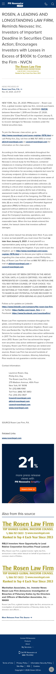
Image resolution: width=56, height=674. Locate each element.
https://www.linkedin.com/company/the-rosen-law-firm (27, 306)
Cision (32, 670)
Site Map (20, 666)
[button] (28, 70)
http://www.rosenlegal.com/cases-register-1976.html (26, 135)
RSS (28, 666)
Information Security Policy (41, 663)
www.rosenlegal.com (18, 407)
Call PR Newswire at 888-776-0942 (28, 653)
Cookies (36, 666)
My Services (27, 647)
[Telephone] (46, 4)
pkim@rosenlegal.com (12, 141)
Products (28, 641)
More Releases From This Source (16, 617)
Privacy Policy (22, 663)
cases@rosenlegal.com (36, 141)
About (28, 644)
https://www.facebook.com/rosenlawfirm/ (31, 313)
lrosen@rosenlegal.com (20, 397)
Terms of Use (8, 663)
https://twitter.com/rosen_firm (26, 309)
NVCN (44, 109)
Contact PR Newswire (27, 638)
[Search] (52, 4)
